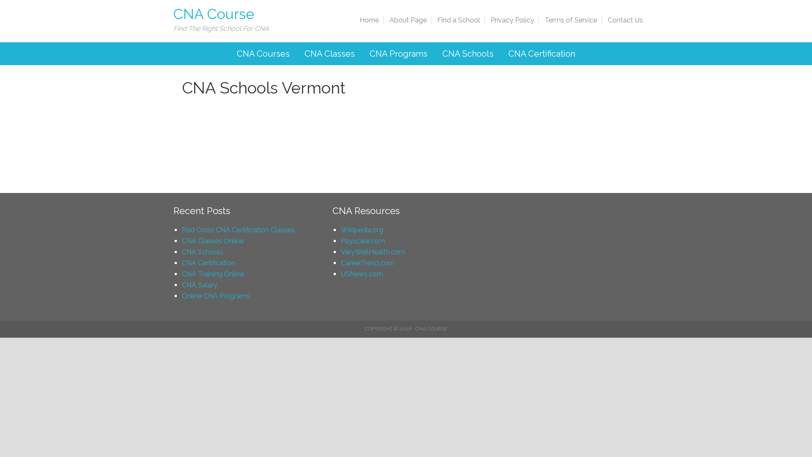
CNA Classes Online (213, 241)
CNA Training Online (213, 274)
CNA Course (213, 14)
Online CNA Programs (216, 296)
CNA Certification (208, 263)
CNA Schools (202, 252)
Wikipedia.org (362, 230)
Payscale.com (363, 241)
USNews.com (362, 274)
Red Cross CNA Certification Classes (238, 230)
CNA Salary (199, 285)
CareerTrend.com (368, 263)
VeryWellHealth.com (373, 252)
